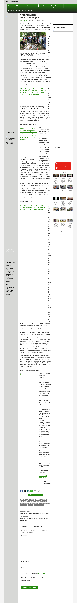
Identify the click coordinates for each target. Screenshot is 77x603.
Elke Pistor (31, 499)
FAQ (51, 5)
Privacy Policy (42, 573)
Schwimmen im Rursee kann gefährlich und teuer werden (10, 268)
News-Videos (21, 5)
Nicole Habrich (34, 503)
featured (38, 499)
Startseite (12, 5)
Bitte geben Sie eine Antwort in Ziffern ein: (32, 577)
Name (23, 555)
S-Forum (31, 505)
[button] (21, 491)
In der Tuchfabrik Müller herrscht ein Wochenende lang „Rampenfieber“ (34, 518)
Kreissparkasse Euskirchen (27, 501)
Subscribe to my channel (64, 166)
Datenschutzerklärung (15, 10)
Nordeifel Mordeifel (45, 503)
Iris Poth (44, 499)
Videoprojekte (32, 5)
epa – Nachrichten (12, 2)
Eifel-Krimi (23, 499)
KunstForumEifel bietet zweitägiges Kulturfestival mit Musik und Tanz (10, 286)
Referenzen (59, 5)
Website (23, 567)
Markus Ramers (24, 503)
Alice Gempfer (9, 277)
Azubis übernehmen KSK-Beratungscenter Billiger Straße (34, 512)
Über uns (68, 5)
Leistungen (44, 5)
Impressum (29, 10)
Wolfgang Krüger (39, 505)
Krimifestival (39, 501)
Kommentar (24, 535)
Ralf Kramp (24, 505)
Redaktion (33, 20)
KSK (45, 501)
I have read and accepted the (35, 573)
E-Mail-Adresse (25, 561)
